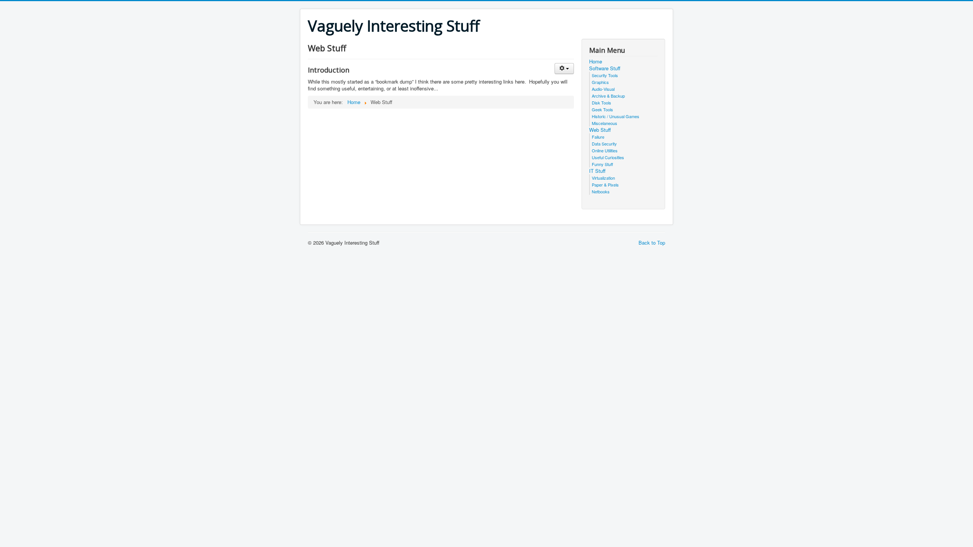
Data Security (604, 144)
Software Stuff (604, 68)
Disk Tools (601, 103)
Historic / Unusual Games (615, 116)
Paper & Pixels (605, 185)
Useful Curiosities (608, 157)
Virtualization (603, 178)
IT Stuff (597, 171)
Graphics (600, 82)
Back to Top (652, 242)
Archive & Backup (608, 96)
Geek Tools (602, 109)
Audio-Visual (603, 89)
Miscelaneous (604, 123)
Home (595, 61)
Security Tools (605, 75)
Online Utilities (605, 150)
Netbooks (601, 191)
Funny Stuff (602, 164)
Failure (598, 137)
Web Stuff (600, 129)
